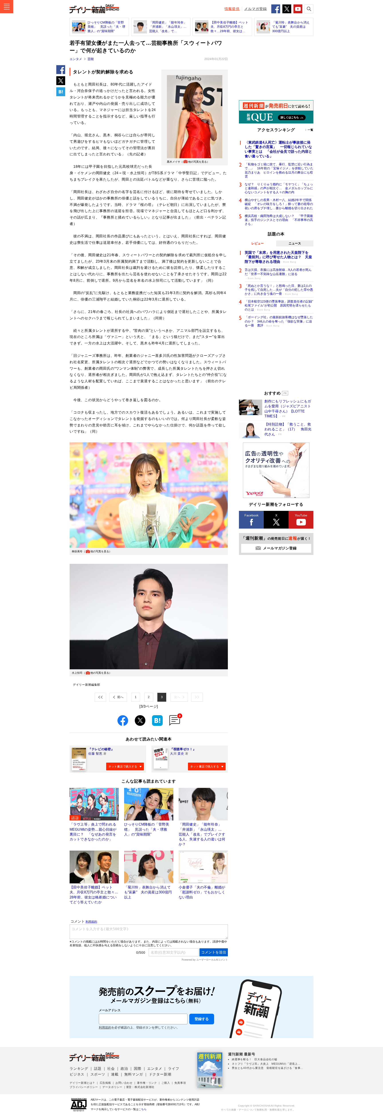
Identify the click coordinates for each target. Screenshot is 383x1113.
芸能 (91, 59)
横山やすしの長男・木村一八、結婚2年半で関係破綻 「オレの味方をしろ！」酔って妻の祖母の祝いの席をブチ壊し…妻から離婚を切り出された (279, 204)
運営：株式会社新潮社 (140, 1087)
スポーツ (97, 1074)
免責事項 (180, 1082)
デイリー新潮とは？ (82, 1082)
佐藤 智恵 (95, 753)
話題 (98, 1068)
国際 (137, 1068)
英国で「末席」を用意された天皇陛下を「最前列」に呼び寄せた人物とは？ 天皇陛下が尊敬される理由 (278, 257)
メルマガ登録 (255, 9)
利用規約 (105, 1027)
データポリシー (112, 1087)
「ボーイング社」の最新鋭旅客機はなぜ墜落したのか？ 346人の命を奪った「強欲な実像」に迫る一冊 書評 (279, 321)
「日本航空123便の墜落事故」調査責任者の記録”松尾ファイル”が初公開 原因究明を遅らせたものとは (279, 305)
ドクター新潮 (160, 1074)
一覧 (310, 130)
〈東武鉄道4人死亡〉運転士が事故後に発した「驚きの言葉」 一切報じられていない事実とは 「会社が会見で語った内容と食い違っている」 (278, 149)
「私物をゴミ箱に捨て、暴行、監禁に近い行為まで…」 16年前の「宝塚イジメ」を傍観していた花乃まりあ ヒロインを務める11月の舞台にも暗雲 (279, 170)
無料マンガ (133, 1074)
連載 (115, 1074)
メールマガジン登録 (280, 548)
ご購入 (165, 1082)
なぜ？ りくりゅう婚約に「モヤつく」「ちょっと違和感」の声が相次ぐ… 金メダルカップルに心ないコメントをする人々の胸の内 (279, 188)
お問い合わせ (124, 1082)
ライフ (173, 1068)
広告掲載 (105, 1082)
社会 (111, 1068)
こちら (143, 1109)
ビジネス (77, 1074)
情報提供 (232, 9)
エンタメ (76, 59)
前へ (120, 697)
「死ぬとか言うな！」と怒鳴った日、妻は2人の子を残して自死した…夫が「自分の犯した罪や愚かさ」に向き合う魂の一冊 (279, 289)
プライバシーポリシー (84, 1087)
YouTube (301, 515)
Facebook (251, 515)
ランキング (79, 1068)
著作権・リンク (147, 1082)
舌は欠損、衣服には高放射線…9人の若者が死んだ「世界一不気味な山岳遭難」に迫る (278, 273)
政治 (124, 1068)
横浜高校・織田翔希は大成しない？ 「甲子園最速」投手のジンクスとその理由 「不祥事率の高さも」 (279, 220)
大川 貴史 (177, 753)
